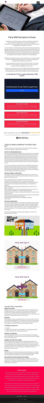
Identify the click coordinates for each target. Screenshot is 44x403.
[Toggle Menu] (38, 2)
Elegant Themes (19, 401)
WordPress (30, 401)
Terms (24, 396)
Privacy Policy (19, 396)
